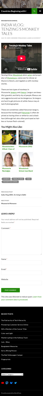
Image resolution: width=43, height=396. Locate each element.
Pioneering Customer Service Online (14, 325)
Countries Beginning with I (13, 11)
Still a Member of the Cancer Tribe (14, 329)
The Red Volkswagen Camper (12, 355)
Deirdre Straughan (18, 38)
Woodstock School (9, 21)
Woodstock (17, 75)
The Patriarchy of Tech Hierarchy (13, 320)
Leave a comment (33, 38)
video (29, 179)
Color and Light (7, 333)
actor (30, 75)
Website (4, 279)
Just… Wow (5, 342)
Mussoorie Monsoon (8, 202)
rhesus (23, 92)
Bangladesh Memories (9, 346)
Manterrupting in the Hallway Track (14, 338)
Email (4, 269)
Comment (6, 228)
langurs (14, 92)
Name (4, 259)
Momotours (12, 78)
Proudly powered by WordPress (11, 393)
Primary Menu (40, 11)
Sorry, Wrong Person (9, 351)
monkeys (6, 179)
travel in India (18, 179)
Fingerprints (5, 359)
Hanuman (26, 112)
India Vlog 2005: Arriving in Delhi (13, 193)
